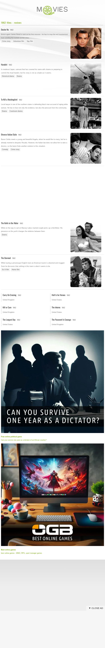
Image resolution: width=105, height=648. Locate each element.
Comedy (5, 149)
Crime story (6, 41)
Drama (19, 76)
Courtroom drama (16, 111)
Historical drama (8, 76)
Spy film (30, 41)
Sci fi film (5, 270)
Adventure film (18, 41)
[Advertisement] (52, 185)
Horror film (15, 270)
